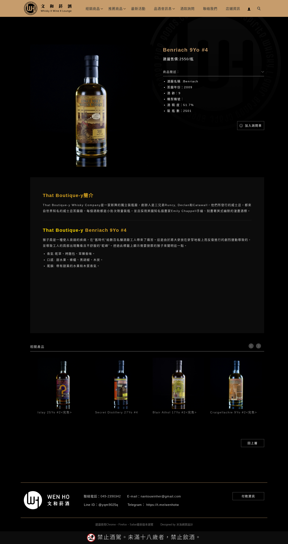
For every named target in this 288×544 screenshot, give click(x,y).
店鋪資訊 (233, 9)
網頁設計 (187, 524)
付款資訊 (248, 496)
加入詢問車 (253, 125)
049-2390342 (111, 496)
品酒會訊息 (163, 9)
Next (258, 345)
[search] (259, 9)
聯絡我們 (210, 9)
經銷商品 (93, 9)
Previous (251, 345)
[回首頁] (48, 8)
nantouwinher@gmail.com (161, 496)
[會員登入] (249, 8)
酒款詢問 (187, 9)
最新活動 (138, 9)
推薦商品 (115, 9)
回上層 (253, 443)
